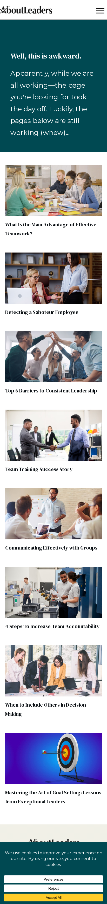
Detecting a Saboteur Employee (41, 312)
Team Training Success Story (38, 469)
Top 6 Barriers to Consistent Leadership (51, 390)
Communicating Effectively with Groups (51, 547)
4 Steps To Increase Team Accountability (52, 626)
